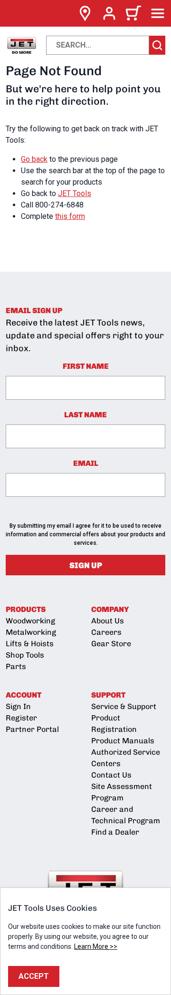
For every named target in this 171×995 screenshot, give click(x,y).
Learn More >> (95, 946)
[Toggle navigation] (157, 13)
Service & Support (123, 706)
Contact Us (111, 774)
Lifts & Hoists (30, 643)
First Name (86, 366)
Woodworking (30, 620)
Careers (106, 632)
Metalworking (31, 632)
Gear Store (111, 643)
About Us (107, 620)
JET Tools (74, 193)
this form (70, 216)
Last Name (85, 414)
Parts (16, 666)
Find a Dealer (115, 832)
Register (21, 717)
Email (85, 463)
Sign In (18, 706)
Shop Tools (25, 655)
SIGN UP (85, 565)
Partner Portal (32, 729)
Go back (34, 159)
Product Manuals (122, 740)
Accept (34, 976)
